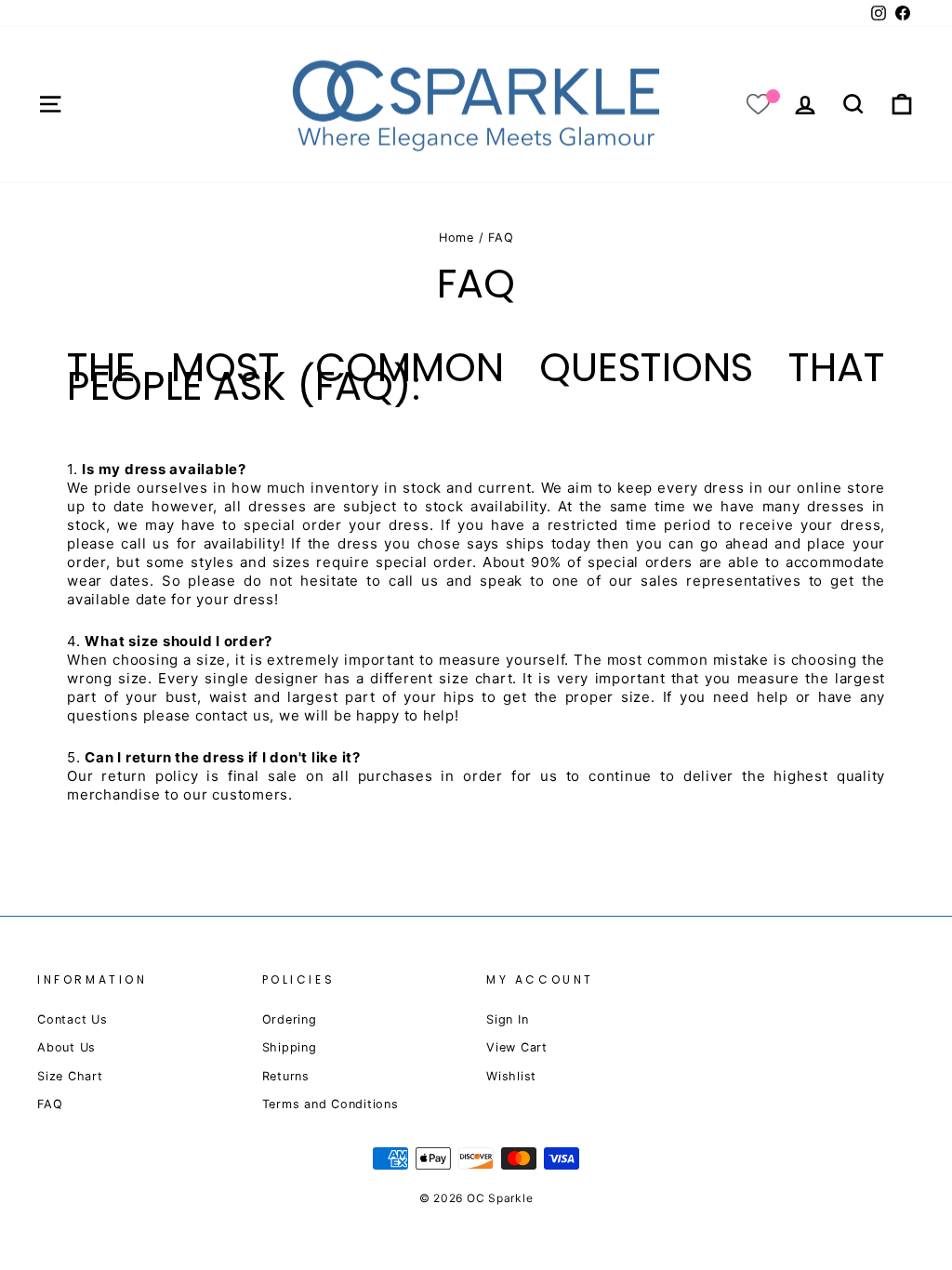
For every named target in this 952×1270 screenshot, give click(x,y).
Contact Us (72, 1019)
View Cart (517, 1047)
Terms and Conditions (330, 1104)
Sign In (507, 1019)
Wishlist (511, 1076)
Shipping (289, 1047)
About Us (66, 1047)
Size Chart (70, 1076)
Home (456, 238)
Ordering (289, 1019)
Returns (286, 1076)
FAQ (49, 1104)
